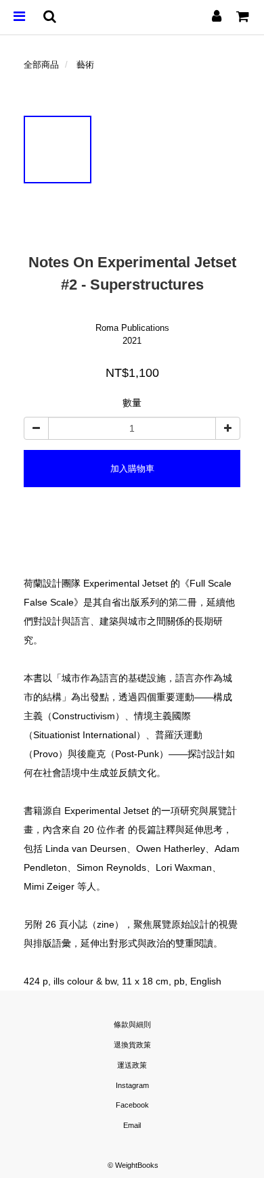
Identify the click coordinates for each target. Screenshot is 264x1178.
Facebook (132, 1105)
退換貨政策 (132, 1045)
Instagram (132, 1085)
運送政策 (132, 1065)
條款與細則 (132, 1024)
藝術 (85, 65)
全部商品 (41, 65)
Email (132, 1125)
